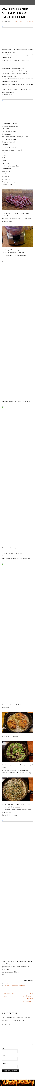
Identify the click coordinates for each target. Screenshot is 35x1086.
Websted (5, 1063)
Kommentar (6, 1024)
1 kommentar (29, 21)
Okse (8, 983)
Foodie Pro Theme (25, 1082)
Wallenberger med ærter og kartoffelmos (15, 985)
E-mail (4, 1056)
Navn (4, 1048)
